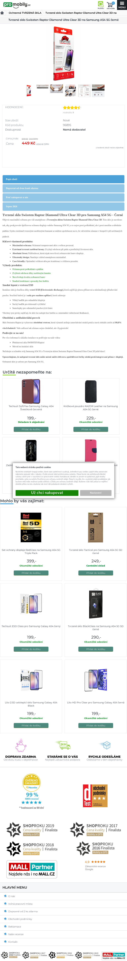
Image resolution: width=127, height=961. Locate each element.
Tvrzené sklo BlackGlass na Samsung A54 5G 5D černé (96, 628)
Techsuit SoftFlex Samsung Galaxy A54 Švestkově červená (31, 408)
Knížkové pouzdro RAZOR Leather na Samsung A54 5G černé (91, 408)
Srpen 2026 (11, 206)
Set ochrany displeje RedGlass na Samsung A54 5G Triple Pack (31, 552)
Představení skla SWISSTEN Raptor (28, 342)
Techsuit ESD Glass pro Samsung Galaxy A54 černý (31, 626)
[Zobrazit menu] (122, 5)
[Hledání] (101, 5)
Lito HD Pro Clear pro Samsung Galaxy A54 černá (95, 702)
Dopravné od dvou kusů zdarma (22, 188)
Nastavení (96, 493)
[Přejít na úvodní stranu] (17, 5)
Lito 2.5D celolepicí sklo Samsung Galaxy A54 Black (31, 704)
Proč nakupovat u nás (17, 197)
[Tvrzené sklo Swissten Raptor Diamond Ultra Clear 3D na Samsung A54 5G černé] (63, 54)
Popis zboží (11, 179)
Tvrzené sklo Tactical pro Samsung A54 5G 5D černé (95, 552)
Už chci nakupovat (47, 493)
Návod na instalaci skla (22, 346)
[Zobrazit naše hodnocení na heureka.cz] (31, 808)
